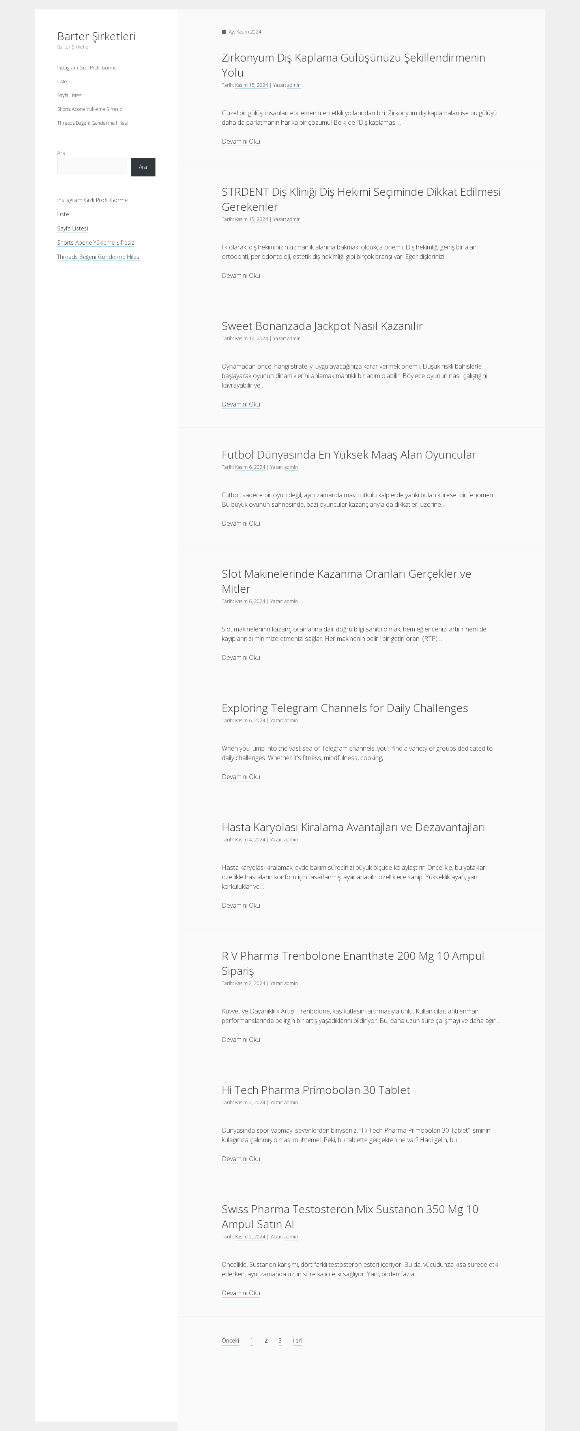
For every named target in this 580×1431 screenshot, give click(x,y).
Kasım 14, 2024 (251, 338)
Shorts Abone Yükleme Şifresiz (89, 109)
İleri (297, 1340)
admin (294, 85)
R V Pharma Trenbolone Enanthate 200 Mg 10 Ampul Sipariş (353, 963)
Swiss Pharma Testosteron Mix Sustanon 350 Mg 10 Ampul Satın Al (350, 1216)
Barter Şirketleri (96, 35)
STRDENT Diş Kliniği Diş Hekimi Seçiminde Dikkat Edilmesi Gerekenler (361, 199)
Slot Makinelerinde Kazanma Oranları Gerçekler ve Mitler (346, 581)
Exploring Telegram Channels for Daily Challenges (345, 707)
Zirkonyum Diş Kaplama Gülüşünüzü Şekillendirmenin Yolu (353, 65)
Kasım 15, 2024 (251, 85)
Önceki (230, 1340)
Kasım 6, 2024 (250, 467)
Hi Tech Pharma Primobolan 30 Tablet (316, 1089)
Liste (62, 81)
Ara (61, 153)
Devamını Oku (241, 141)
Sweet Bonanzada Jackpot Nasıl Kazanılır (322, 325)
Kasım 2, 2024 (250, 983)
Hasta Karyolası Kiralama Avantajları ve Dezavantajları (353, 826)
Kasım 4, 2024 (250, 839)
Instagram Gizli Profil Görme (87, 67)
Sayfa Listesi (69, 95)
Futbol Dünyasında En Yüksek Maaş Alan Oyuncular (349, 454)
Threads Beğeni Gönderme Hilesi (92, 123)
